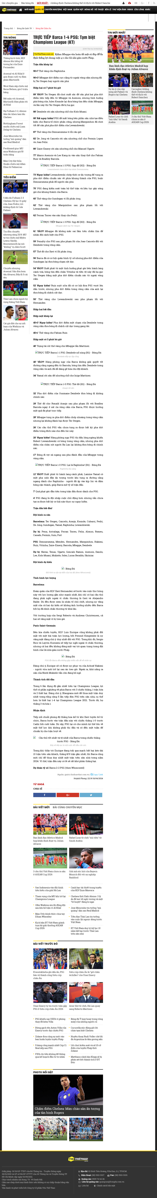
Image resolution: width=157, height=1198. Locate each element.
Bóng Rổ (88, 9)
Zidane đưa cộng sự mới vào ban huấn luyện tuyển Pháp (49, 1038)
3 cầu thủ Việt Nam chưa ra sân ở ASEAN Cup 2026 (49, 873)
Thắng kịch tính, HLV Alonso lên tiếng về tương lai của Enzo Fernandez (14, 63)
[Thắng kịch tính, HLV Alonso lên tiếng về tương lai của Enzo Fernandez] (15, 47)
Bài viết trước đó (45, 943)
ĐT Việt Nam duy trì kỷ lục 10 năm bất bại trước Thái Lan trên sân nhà (85, 931)
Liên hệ (85, 1185)
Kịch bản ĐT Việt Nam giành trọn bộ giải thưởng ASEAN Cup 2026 (49, 925)
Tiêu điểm (9, 177)
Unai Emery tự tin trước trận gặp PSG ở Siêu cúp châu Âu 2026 (50, 1007)
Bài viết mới (41, 807)
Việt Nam (67, 9)
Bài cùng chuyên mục (67, 807)
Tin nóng (9, 37)
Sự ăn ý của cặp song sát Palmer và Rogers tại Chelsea (118, 92)
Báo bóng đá (27, 3)
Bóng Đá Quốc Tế (24, 28)
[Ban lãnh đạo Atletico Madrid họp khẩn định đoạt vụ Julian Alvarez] (50, 824)
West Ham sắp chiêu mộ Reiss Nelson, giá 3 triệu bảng (15, 89)
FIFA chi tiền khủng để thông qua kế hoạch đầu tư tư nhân (50, 1055)
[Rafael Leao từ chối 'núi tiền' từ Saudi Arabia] (86, 824)
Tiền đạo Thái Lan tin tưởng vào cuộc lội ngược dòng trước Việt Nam (86, 919)
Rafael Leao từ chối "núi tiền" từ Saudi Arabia (85, 839)
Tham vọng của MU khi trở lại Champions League (50, 898)
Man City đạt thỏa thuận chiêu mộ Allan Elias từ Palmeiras (14, 164)
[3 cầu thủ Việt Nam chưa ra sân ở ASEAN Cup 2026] (50, 858)
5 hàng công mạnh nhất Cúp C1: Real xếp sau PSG (51, 1047)
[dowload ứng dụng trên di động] (129, 3)
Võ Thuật (99, 9)
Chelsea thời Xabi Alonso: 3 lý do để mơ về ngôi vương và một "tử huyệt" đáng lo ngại (87, 899)
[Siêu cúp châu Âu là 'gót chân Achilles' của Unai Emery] (86, 958)
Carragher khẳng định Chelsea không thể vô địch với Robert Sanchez (64, 3)
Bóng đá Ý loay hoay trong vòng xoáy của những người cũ (87, 1020)
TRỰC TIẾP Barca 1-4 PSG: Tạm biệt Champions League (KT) (64, 39)
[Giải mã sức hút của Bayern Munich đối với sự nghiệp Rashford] (86, 858)
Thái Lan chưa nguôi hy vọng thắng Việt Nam (15, 300)
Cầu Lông (139, 9)
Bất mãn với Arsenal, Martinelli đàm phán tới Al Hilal (15, 101)
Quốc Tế (39, 9)
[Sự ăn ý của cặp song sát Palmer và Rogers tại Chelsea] (119, 80)
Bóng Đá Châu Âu (43, 28)
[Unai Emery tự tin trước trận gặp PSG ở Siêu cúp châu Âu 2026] (50, 992)
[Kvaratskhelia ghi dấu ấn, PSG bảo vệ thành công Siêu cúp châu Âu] (50, 958)
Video (130, 9)
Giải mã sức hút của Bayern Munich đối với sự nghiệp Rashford (83, 874)
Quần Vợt (78, 9)
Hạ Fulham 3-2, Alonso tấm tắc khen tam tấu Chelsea (14, 114)
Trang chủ (8, 28)
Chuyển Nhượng (53, 9)
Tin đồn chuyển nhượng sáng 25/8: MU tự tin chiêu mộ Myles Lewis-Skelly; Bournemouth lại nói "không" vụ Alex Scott (15, 239)
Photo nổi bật (43, 1072)
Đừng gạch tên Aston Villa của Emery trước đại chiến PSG (50, 1029)
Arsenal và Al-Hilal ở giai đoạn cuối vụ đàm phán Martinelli (14, 76)
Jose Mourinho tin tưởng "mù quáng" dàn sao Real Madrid (86, 909)
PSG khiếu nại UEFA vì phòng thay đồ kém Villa (50, 1020)
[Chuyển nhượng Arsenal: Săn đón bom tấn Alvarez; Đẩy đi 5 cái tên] (15, 257)
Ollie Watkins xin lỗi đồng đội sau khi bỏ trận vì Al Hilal (50, 906)
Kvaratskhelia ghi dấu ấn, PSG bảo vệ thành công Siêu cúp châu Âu (48, 975)
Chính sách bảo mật (106, 1185)
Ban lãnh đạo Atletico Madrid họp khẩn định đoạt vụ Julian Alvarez (48, 840)
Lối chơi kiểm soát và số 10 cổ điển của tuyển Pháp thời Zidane (86, 1048)
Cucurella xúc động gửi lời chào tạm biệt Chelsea (84, 1029)
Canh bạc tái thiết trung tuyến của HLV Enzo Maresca (86, 889)
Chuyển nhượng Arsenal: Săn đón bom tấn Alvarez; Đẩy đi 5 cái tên (15, 273)
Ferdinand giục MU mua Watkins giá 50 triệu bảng (13, 151)
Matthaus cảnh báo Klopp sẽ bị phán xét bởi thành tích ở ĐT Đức (86, 1060)
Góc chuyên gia (10, 3)
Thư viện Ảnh (119, 9)
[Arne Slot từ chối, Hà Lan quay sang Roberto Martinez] (86, 992)
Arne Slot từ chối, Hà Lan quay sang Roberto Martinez (84, 1007)
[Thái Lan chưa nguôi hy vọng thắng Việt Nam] (15, 288)
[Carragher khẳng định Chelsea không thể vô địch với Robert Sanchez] (142, 80)
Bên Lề (108, 9)
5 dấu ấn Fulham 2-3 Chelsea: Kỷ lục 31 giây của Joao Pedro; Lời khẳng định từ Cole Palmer (14, 204)
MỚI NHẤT (29, 9)
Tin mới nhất (116, 32)
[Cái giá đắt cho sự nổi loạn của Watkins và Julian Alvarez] (15, 312)
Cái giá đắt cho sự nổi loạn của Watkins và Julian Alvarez (14, 326)
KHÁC (147, 9)
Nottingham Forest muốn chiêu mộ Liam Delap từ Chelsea (14, 126)
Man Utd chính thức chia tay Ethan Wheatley (50, 915)
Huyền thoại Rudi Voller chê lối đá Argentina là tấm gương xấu (87, 1038)
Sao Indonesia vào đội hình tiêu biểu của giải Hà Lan (49, 889)
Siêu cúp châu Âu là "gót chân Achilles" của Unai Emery (84, 974)
